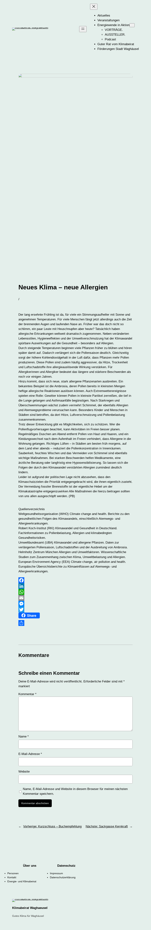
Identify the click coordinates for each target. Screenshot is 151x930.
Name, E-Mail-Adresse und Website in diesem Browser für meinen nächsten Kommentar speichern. (75, 791)
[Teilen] (75, 623)
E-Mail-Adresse (30, 754)
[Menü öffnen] (83, 29)
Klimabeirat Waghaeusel (30, 908)
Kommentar (27, 694)
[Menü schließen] (93, 7)
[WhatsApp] (75, 592)
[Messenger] (75, 604)
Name (23, 736)
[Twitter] (75, 610)
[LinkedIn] (75, 586)
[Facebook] (75, 580)
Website (24, 771)
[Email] (75, 598)
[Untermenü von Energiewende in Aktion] (132, 25)
